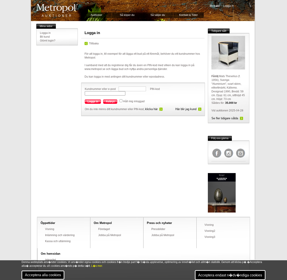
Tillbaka (94, 43)
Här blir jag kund (185, 109)
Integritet (50, 259)
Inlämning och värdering (60, 235)
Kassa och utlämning (58, 241)
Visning (49, 229)
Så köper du (127, 15)
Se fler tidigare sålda (224, 118)
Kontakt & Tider (188, 15)
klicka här (151, 109)
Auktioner (96, 15)
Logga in (228, 5)
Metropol (57, 10)
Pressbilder (158, 229)
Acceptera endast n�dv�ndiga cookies (230, 275)
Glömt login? (47, 40)
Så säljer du (157, 15)
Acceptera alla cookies (43, 275)
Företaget (104, 229)
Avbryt (110, 101)
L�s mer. (97, 265)
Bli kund (215, 5)
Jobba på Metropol (109, 235)
